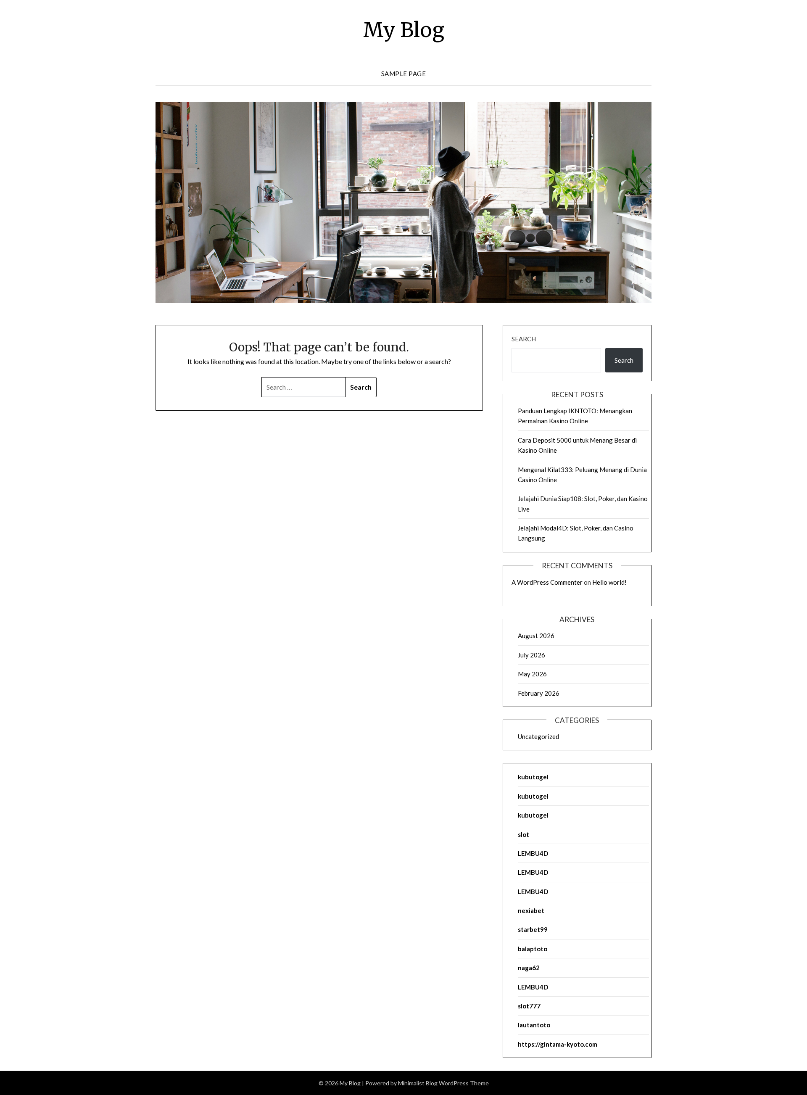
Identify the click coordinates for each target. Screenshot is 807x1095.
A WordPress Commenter (547, 582)
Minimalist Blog (418, 1083)
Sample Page (403, 73)
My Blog (403, 29)
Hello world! (609, 582)
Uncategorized (538, 736)
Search (524, 339)
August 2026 (536, 635)
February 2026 (538, 693)
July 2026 (531, 655)
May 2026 (532, 674)
